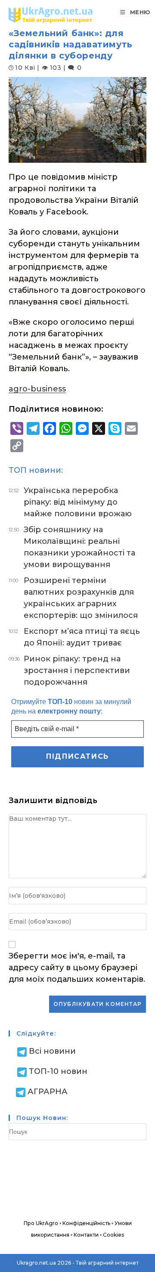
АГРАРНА (48, 1091)
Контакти (86, 1235)
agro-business (37, 389)
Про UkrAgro (41, 1223)
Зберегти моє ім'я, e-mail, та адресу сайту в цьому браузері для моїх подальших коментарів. (77, 967)
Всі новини (52, 1051)
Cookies (113, 1235)
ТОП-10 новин (58, 1071)
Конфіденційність (86, 1223)
